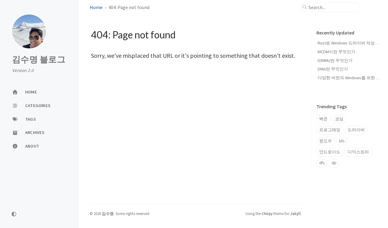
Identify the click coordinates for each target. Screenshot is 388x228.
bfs (341, 141)
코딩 (339, 119)
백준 (323, 119)
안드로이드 (329, 152)
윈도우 (325, 141)
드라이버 (356, 129)
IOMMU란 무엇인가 (335, 60)
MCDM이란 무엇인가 (336, 51)
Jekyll (295, 213)
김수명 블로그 (38, 59)
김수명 (108, 213)
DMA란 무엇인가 (333, 69)
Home (96, 7)
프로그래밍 (329, 129)
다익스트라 (358, 152)
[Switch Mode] (14, 214)
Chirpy (267, 213)
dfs (321, 162)
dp (334, 162)
